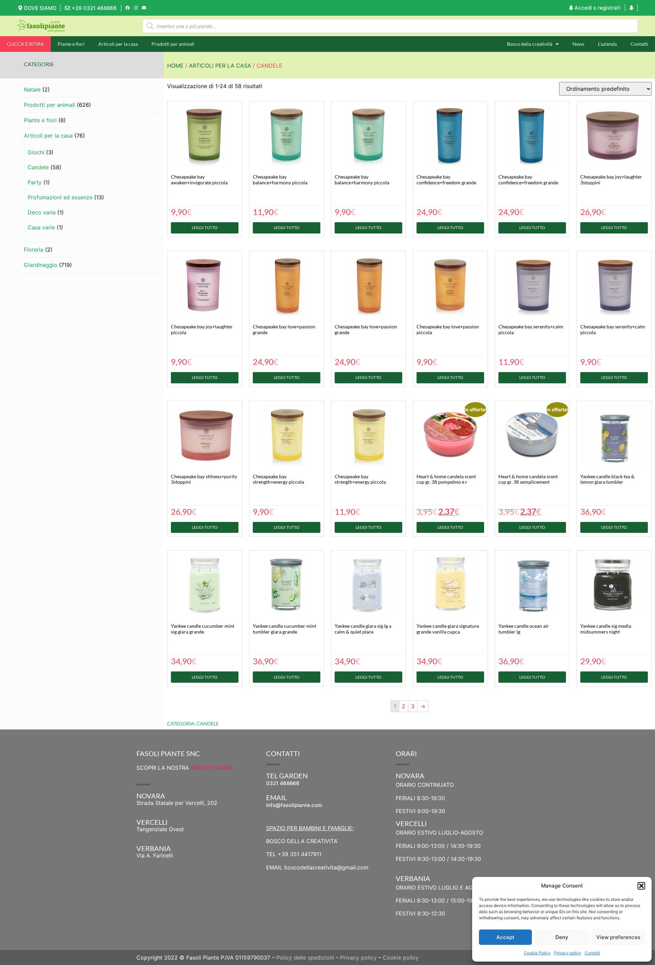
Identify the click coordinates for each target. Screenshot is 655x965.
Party (35, 182)
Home (175, 65)
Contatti (592, 952)
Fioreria (33, 249)
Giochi (36, 152)
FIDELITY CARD (211, 767)
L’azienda (607, 44)
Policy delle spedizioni (305, 957)
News (578, 44)
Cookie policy (401, 957)
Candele (38, 167)
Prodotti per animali (172, 44)
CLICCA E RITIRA (25, 44)
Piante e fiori (71, 44)
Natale (32, 89)
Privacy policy (567, 952)
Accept (505, 937)
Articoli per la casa (118, 44)
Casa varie (41, 227)
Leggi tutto (205, 227)
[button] (641, 885)
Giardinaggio (40, 264)
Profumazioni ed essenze (60, 197)
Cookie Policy (537, 952)
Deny (561, 937)
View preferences (618, 937)
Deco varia (42, 212)
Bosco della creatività (529, 44)
